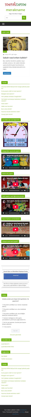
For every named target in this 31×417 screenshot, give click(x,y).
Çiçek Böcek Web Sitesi (7, 346)
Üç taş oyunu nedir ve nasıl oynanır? (11, 91)
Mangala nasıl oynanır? (7, 94)
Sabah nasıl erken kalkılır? (15, 57)
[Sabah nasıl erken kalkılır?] (15, 44)
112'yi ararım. (7, 327)
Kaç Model (4, 356)
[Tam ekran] (27, 168)
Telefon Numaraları (6, 359)
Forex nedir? (4, 103)
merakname (15, 10)
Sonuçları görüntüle (15, 334)
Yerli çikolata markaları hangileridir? (11, 96)
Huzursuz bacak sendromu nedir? (10, 111)
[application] (15, 162)
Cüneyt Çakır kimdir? (7, 114)
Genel (5, 51)
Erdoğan (15, 54)
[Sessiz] (25, 168)
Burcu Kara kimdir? (6, 109)
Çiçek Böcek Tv (5, 344)
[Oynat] (3, 168)
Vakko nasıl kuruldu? (7, 106)
